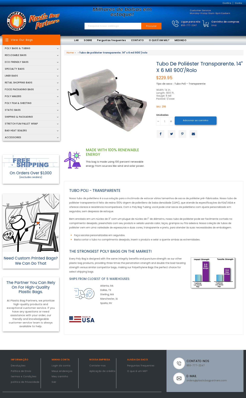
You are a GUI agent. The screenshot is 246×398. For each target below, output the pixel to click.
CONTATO (137, 40)
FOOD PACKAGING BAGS (19, 89)
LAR (76, 40)
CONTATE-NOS (198, 361)
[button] (186, 23)
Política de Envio (21, 371)
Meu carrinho (60, 376)
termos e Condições (23, 376)
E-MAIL (192, 376)
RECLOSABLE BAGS (16, 55)
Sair (54, 382)
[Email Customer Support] (180, 378)
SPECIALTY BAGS (14, 69)
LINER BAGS (11, 75)
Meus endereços (62, 371)
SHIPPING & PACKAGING (19, 116)
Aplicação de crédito (102, 371)
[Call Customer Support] (180, 363)
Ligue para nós (190, 21)
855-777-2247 (189, 25)
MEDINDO (181, 40)
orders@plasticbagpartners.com (207, 380)
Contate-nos (97, 365)
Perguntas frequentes (111, 40)
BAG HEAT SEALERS (16, 130)
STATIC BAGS (13, 110)
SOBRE (88, 40)
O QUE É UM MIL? (159, 40)
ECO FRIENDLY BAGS (17, 62)
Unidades (162, 115)
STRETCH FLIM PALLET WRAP (21, 123)
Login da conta (61, 365)
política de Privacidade (25, 382)
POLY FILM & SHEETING (18, 103)
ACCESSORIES (13, 137)
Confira (227, 3)
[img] (206, 23)
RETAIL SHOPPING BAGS (18, 82)
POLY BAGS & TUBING (17, 48)
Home (70, 52)
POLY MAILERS (13, 96)
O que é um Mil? (137, 371)
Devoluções (18, 365)
